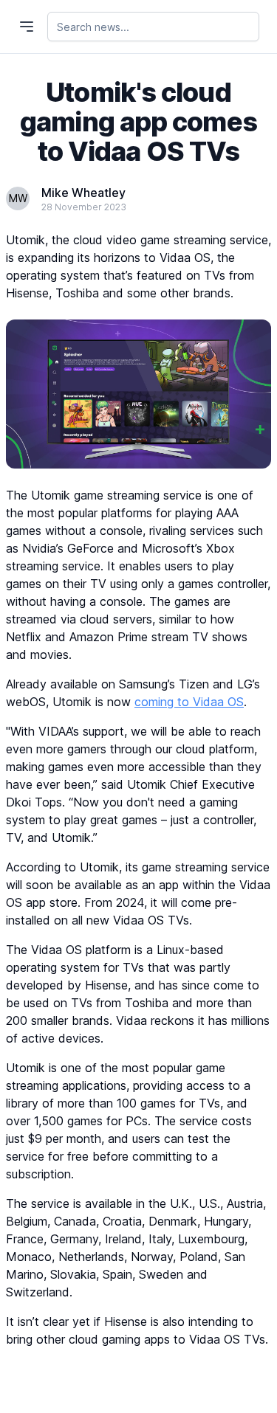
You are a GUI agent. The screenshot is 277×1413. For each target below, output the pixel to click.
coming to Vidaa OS (189, 701)
